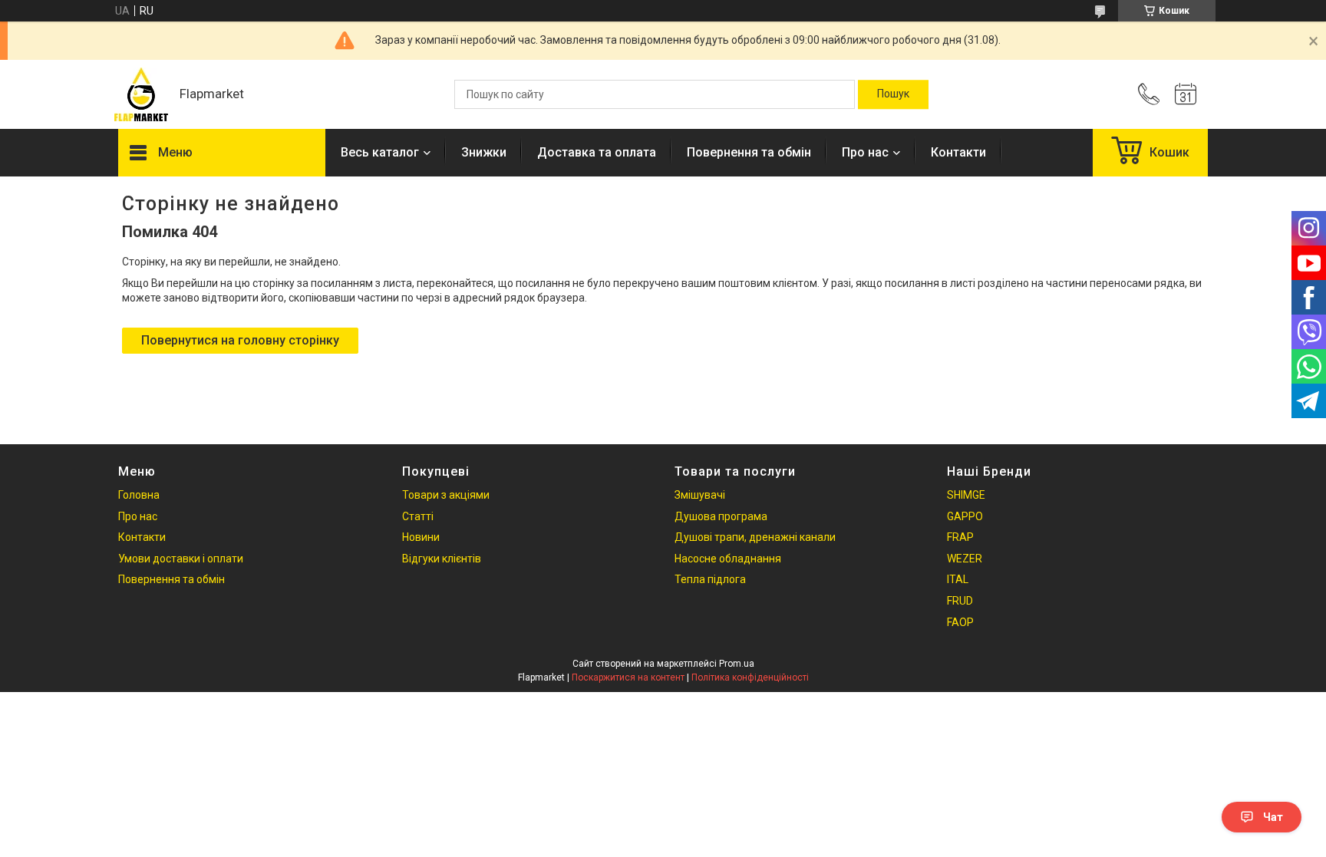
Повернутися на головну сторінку (240, 340)
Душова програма (721, 516)
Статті (418, 516)
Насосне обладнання (728, 558)
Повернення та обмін (749, 152)
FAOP (960, 622)
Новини (421, 537)
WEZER (964, 558)
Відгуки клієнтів (441, 558)
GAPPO (965, 516)
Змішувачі (700, 495)
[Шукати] (893, 94)
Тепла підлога (710, 579)
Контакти (958, 152)
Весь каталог (380, 152)
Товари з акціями (446, 495)
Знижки (483, 152)
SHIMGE (966, 495)
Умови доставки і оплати (180, 558)
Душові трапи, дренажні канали (755, 537)
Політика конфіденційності (750, 677)
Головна (139, 495)
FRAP (960, 537)
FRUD (960, 601)
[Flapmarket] (141, 94)
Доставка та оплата (596, 152)
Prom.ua (736, 663)
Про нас (865, 152)
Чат (1273, 817)
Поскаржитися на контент (628, 677)
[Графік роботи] (1185, 94)
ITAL (957, 579)
